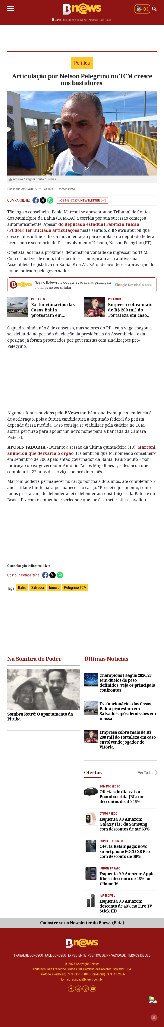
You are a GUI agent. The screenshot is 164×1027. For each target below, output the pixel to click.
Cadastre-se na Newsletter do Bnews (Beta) (82, 923)
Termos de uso (139, 955)
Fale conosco (55, 955)
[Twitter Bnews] (78, 989)
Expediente (77, 955)
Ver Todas (145, 772)
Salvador (37, 587)
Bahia (22, 587)
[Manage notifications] (154, 1017)
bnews (54, 587)
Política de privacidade (107, 955)
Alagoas (93, 19)
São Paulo (105, 19)
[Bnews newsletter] (82, 200)
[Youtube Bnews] (93, 989)
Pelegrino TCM (75, 587)
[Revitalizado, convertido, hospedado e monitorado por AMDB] (153, 999)
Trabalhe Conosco (28, 955)
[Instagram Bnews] (86, 989)
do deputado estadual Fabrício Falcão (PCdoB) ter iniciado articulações (73, 227)
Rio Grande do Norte (75, 19)
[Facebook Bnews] (71, 989)
